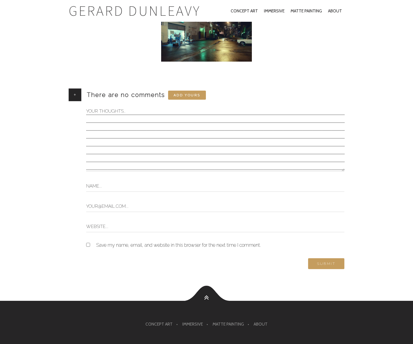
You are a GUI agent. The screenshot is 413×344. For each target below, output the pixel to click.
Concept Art (244, 11)
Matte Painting (306, 11)
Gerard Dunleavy (135, 11)
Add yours (187, 95)
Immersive (274, 11)
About (335, 11)
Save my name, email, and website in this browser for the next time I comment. (178, 245)
